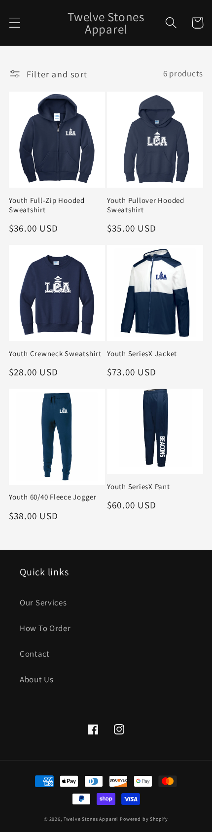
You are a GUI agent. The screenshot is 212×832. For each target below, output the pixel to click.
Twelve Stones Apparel (91, 819)
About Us (37, 679)
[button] (15, 23)
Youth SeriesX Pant (138, 486)
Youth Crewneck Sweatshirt (55, 353)
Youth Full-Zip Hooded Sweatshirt (47, 205)
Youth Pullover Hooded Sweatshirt (145, 205)
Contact (35, 653)
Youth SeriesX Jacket (142, 353)
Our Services (43, 602)
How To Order (45, 628)
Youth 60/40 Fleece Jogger (53, 496)
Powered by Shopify (144, 819)
